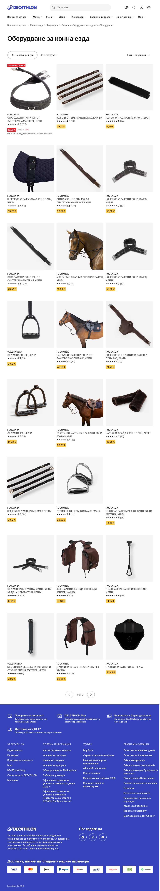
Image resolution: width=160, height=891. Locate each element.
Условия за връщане (54, 765)
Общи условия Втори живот (139, 778)
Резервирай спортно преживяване (95, 762)
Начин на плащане (53, 760)
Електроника (124, 17)
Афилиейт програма (94, 768)
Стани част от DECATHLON (22, 775)
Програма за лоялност (20, 760)
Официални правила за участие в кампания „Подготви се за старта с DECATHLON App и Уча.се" (57, 796)
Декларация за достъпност (139, 815)
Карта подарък (91, 773)
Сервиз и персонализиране (98, 755)
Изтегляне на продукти (137, 793)
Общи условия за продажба (139, 765)
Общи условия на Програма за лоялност (141, 772)
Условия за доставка (54, 755)
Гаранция (129, 788)
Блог (9, 765)
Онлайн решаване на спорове (141, 783)
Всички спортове (17, 17)
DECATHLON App (16, 770)
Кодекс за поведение (136, 805)
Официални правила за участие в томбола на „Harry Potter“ (59, 783)
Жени (49, 17)
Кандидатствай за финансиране (93, 785)
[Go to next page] (91, 694)
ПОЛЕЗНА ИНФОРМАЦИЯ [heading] (57, 744)
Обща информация (134, 760)
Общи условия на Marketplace (60, 770)
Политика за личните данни (139, 750)
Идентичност (14, 750)
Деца (62, 17)
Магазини (12, 780)
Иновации (13, 755)
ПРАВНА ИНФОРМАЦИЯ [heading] (136, 744)
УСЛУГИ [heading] (87, 744)
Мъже (36, 17)
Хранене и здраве (100, 17)
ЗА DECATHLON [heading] (15, 744)
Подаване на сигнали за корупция (137, 800)
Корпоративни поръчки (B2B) (99, 778)
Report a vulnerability (135, 810)
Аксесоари (78, 17)
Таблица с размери (54, 775)
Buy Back (88, 750)
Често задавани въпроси (57, 750)
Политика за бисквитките (138, 755)
